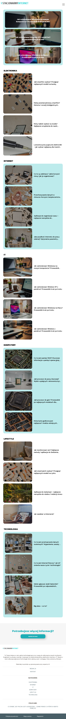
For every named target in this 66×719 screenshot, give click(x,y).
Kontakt (33, 672)
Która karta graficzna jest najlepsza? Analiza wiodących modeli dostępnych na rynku (45, 422)
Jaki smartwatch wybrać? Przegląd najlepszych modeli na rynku (47, 472)
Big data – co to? (40, 606)
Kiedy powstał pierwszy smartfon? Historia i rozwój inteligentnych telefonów (47, 104)
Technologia (11, 529)
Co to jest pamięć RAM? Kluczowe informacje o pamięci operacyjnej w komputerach (47, 359)
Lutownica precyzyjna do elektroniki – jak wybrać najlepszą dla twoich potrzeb (48, 146)
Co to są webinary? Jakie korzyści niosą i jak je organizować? (47, 175)
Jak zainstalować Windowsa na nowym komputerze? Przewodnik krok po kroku (33, 20)
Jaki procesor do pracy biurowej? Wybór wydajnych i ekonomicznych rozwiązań (47, 380)
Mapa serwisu (28, 716)
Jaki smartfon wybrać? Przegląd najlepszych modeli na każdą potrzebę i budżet (46, 83)
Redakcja (33, 669)
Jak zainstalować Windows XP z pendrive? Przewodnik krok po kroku (32, 38)
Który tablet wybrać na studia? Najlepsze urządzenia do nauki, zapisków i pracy (45, 125)
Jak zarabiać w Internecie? (44, 514)
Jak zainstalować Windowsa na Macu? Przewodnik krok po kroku (32, 56)
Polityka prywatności (12, 716)
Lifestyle (9, 438)
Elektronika (10, 70)
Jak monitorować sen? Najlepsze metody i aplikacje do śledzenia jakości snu (46, 451)
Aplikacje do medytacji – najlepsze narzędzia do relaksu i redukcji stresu (48, 493)
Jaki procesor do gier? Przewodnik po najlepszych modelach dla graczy (47, 401)
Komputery (10, 344)
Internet (8, 160)
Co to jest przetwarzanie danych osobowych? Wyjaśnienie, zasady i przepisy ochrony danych (47, 543)
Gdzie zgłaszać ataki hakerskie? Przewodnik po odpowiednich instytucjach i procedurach (46, 585)
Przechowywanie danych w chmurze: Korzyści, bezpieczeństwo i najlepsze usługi (47, 196)
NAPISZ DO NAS (32, 636)
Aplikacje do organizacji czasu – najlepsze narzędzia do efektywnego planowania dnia (46, 217)
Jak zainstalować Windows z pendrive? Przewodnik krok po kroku (48, 330)
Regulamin (40, 716)
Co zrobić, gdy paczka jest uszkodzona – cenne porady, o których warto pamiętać (33, 707)
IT (5, 254)
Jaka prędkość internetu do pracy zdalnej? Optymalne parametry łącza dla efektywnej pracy (46, 238)
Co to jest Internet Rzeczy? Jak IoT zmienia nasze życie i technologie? (47, 564)
